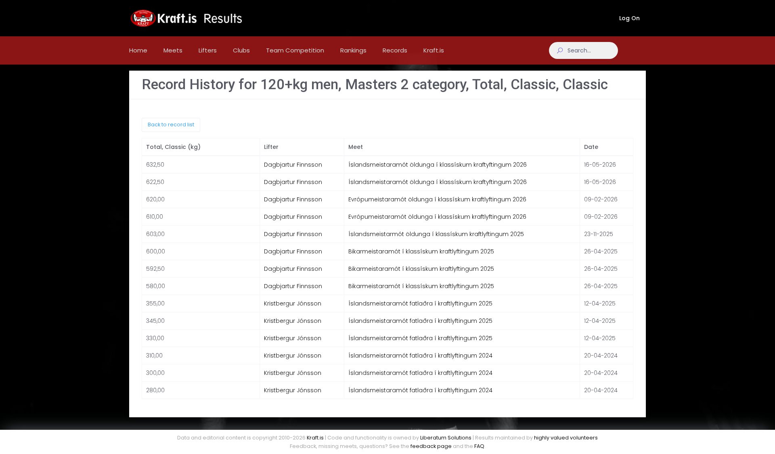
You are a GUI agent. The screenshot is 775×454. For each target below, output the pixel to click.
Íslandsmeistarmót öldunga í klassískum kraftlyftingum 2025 (436, 234)
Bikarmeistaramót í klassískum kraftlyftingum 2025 (421, 251)
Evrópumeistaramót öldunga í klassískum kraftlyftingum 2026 (437, 199)
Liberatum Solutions (445, 437)
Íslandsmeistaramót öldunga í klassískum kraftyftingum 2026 (437, 165)
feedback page (431, 446)
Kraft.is (315, 437)
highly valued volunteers (566, 437)
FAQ (479, 446)
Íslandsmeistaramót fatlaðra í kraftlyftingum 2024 (420, 355)
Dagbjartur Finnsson (293, 165)
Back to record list (171, 124)
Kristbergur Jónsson (292, 303)
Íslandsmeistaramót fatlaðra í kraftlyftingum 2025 (420, 303)
